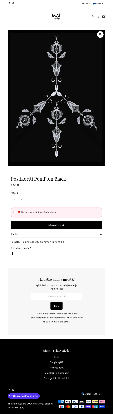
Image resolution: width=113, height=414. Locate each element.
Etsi (56, 356)
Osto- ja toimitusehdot (56, 378)
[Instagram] (12, 3)
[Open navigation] (10, 16)
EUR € (98, 3)
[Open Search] (93, 16)
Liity (56, 305)
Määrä (14, 193)
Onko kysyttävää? (21, 248)
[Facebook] (9, 3)
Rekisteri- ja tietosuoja (56, 372)
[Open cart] (103, 16)
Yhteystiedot (56, 367)
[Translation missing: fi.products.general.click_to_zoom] (100, 34)
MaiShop (38, 403)
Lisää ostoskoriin (56, 225)
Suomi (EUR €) (93, 393)
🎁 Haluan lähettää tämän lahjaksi (36, 212)
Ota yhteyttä (56, 362)
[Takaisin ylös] (107, 406)
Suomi (85, 3)
